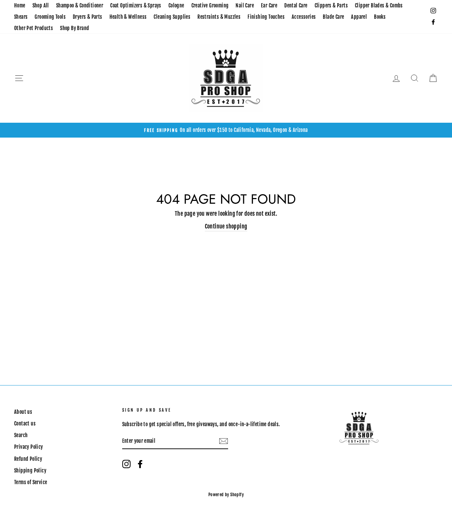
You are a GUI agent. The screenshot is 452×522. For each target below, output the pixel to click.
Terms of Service (30, 482)
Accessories (304, 17)
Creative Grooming (210, 5)
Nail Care (245, 5)
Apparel (359, 17)
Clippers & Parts (331, 5)
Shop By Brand (74, 28)
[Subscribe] (223, 441)
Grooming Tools (50, 17)
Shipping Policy (30, 471)
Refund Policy (28, 459)
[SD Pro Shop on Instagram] (126, 464)
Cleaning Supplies (172, 17)
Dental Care (295, 5)
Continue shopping (226, 226)
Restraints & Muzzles (218, 17)
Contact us (25, 423)
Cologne (176, 5)
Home (19, 5)
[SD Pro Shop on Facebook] (140, 464)
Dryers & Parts (87, 17)
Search (21, 435)
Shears (21, 17)
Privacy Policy (28, 447)
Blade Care (333, 17)
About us (23, 412)
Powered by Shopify (226, 494)
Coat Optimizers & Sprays (135, 5)
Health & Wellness (128, 17)
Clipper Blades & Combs (379, 5)
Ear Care (269, 5)
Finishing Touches (266, 17)
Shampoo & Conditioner (79, 5)
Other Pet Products (33, 28)
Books (380, 17)
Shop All (40, 5)
